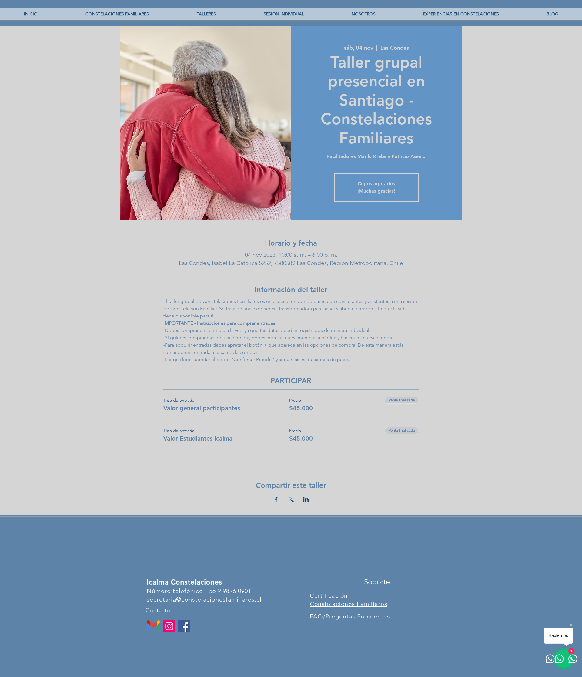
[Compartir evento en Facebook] (276, 499)
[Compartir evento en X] (291, 499)
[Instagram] (169, 626)
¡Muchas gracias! (376, 191)
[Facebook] (184, 626)
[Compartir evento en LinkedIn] (306, 499)
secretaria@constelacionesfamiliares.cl (204, 599)
